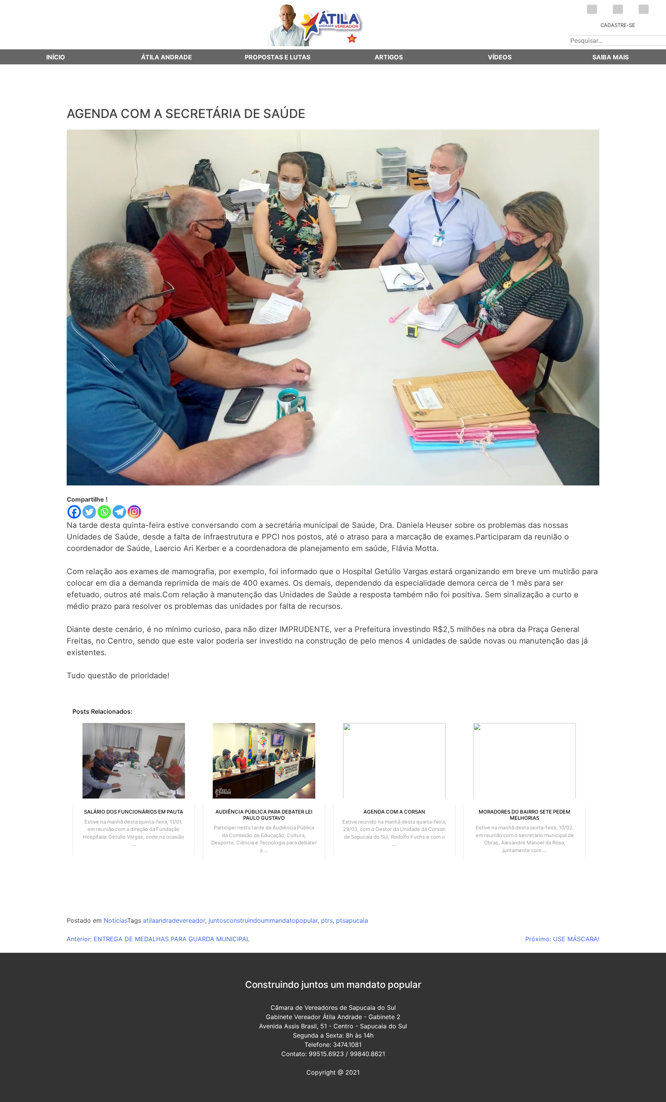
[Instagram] (134, 512)
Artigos (389, 57)
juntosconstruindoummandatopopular (263, 920)
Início (55, 57)
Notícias (115, 920)
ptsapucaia (352, 920)
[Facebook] (74, 512)
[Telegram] (119, 512)
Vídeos (499, 57)
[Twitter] (89, 512)
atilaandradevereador (174, 920)
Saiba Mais (610, 57)
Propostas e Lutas (277, 57)
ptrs (327, 920)
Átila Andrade (166, 57)
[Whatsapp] (104, 512)
